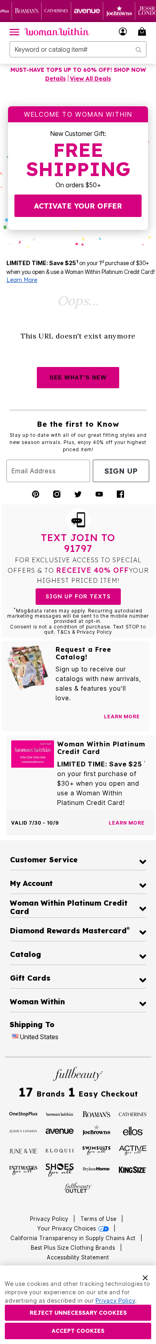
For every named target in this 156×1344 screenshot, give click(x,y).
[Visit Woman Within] (60, 1114)
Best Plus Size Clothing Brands (74, 1248)
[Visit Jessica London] (23, 1131)
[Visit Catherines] (133, 1114)
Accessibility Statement (78, 1257)
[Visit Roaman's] (96, 1114)
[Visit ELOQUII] (60, 1149)
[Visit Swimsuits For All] (96, 1150)
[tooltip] (27, 11)
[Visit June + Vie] (23, 1150)
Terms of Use (98, 1219)
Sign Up (121, 471)
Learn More (21, 280)
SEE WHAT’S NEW (78, 377)
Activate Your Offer (78, 206)
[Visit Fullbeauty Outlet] (78, 1188)
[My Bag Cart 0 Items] (143, 31)
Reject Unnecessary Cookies (78, 1312)
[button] (123, 31)
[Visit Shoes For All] (60, 1170)
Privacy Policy (49, 1219)
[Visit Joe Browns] (96, 1130)
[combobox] (78, 49)
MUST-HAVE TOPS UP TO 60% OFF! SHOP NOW (78, 69)
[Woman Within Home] (57, 32)
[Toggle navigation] (14, 32)
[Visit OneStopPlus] (23, 1114)
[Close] (145, 1277)
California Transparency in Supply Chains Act (73, 1238)
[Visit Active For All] (133, 1150)
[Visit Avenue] (60, 1131)
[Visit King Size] (133, 1170)
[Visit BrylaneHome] (96, 1170)
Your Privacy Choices (67, 1228)
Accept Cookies (78, 1330)
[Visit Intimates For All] (23, 1170)
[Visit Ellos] (133, 1131)
